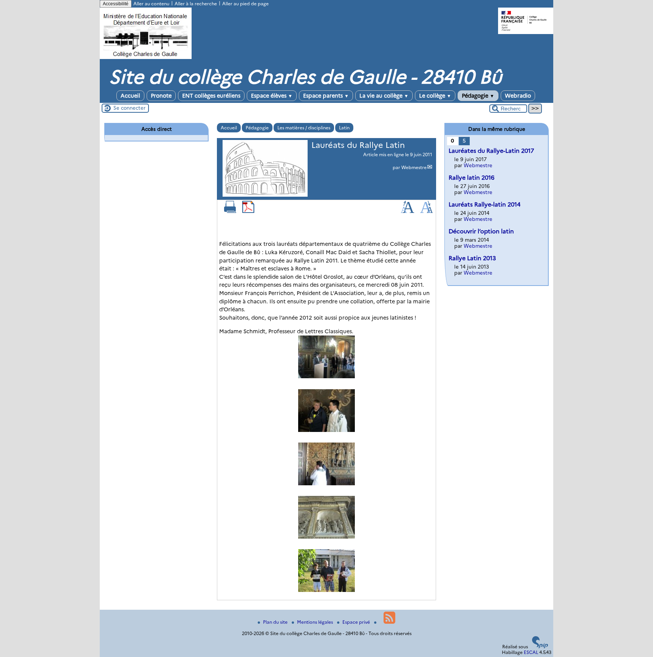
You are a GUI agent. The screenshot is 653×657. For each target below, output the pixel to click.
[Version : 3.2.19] (540, 646)
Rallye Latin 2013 (472, 258)
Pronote (161, 95)
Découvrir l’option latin (481, 231)
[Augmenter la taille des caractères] (407, 211)
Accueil (130, 95)
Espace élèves (271, 95)
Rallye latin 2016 (471, 177)
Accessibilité (115, 3)
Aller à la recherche (196, 3)
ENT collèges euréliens (211, 95)
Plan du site (276, 622)
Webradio (518, 95)
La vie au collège (384, 95)
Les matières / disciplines (303, 127)
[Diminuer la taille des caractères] (426, 211)
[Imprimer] (230, 211)
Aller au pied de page (245, 3)
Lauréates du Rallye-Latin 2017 (491, 150)
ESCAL (531, 652)
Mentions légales (315, 622)
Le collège (435, 95)
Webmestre (414, 167)
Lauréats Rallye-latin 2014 (484, 204)
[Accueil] (146, 57)
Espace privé (356, 622)
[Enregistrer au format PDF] (248, 211)
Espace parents (326, 95)
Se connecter (129, 108)
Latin (344, 127)
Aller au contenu (151, 3)
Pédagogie (478, 95)
